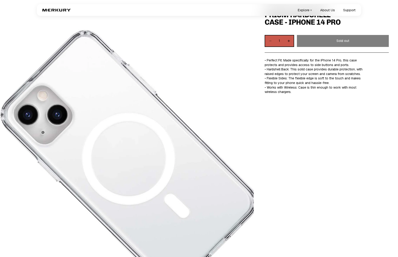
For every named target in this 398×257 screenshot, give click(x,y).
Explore (305, 10)
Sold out (343, 41)
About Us (327, 10)
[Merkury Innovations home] (56, 10)
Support (349, 10)
